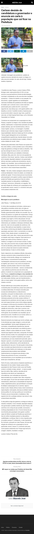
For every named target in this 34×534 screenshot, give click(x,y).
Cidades (7, 7)
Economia (14, 527)
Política (8, 527)
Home (2, 7)
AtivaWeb (27, 530)
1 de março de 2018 (5, 25)
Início (2, 527)
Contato (20, 527)
